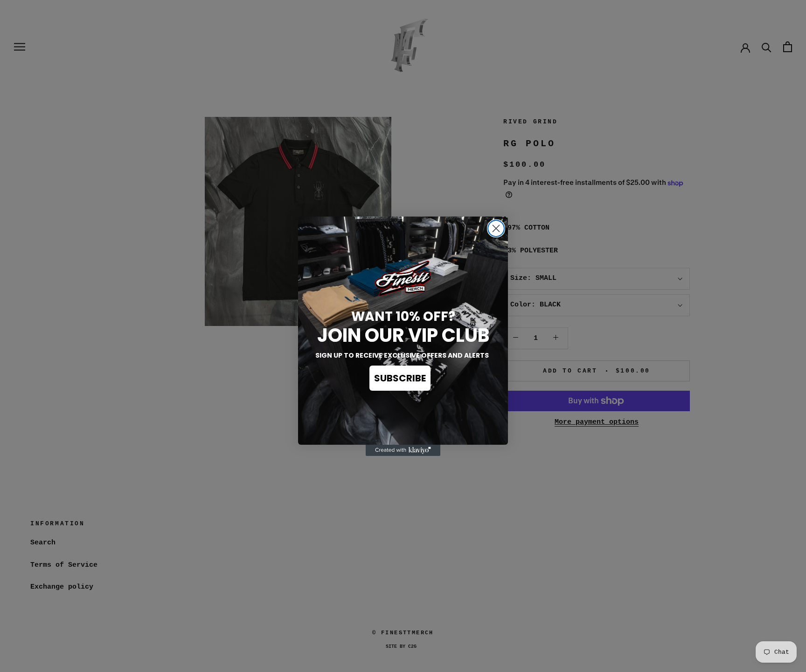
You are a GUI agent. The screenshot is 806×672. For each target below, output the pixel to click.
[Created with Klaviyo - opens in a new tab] (403, 450)
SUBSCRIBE (400, 378)
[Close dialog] (496, 228)
